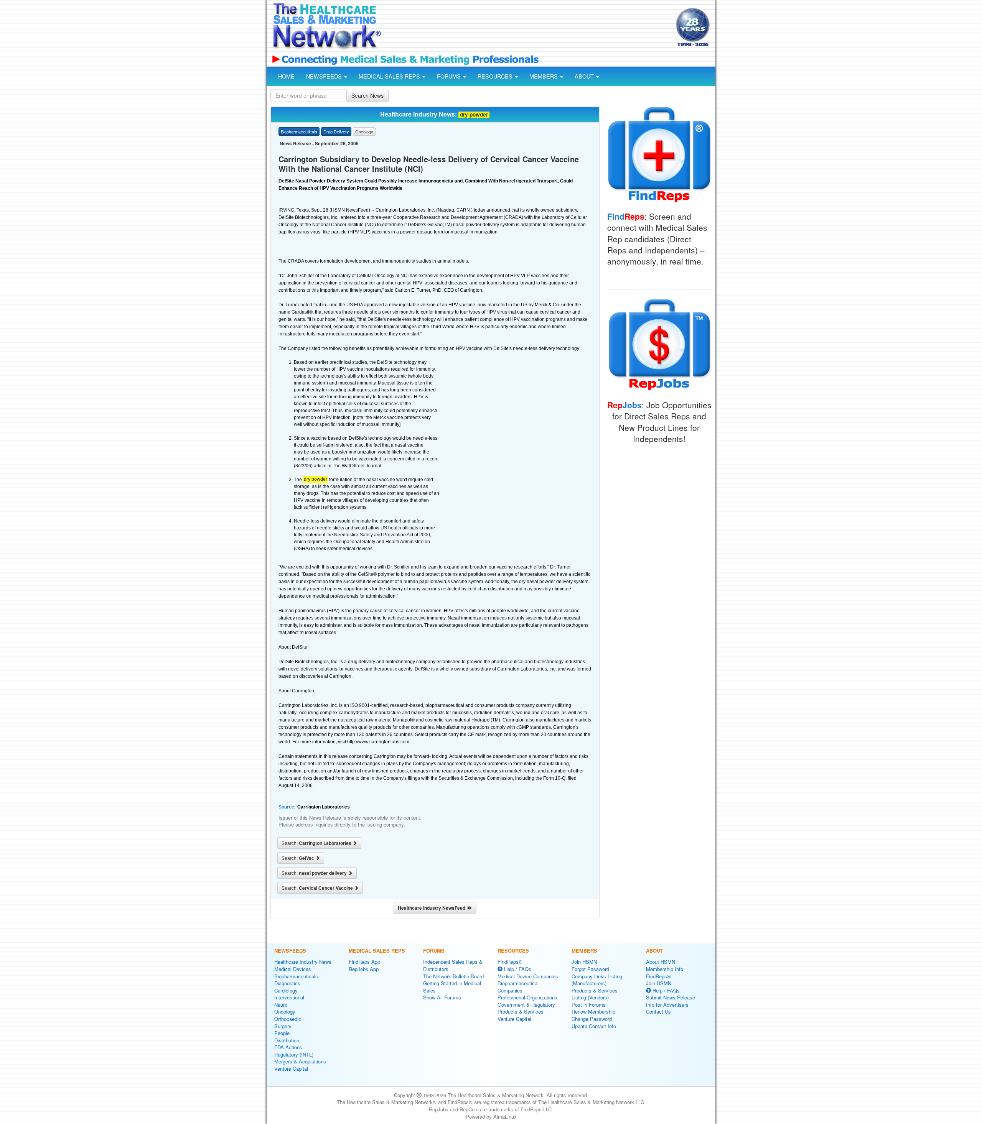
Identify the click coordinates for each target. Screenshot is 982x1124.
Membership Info (664, 969)
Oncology (284, 1011)
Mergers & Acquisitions (300, 1061)
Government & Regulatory (526, 1004)
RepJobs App (364, 969)
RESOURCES (496, 76)
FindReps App (364, 961)
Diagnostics (287, 983)
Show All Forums (442, 997)
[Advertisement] (527, 28)
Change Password (592, 1018)
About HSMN (660, 961)
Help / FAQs (517, 969)
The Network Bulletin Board (453, 976)
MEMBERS (544, 76)
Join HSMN (584, 961)
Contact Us (658, 1011)
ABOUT (585, 76)
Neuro (280, 1004)
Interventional (289, 997)
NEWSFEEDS (324, 76)
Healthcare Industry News (302, 961)
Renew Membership (593, 1011)
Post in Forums (589, 1004)
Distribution (286, 1040)
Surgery (283, 1026)
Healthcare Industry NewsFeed (433, 907)
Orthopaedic (287, 1018)
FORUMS (449, 76)
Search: (317, 843)
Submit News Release (670, 997)
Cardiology (286, 990)
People (282, 1033)
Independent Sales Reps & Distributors (453, 965)
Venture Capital (291, 1068)
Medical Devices (292, 969)
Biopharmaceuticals (296, 976)
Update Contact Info (594, 1026)
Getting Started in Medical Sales (452, 986)
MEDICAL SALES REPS (390, 76)
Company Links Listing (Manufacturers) (597, 980)
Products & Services (521, 1011)
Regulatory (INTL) (293, 1054)
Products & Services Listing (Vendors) (595, 994)
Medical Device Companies (528, 976)
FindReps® (510, 961)
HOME (286, 76)
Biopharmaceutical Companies (518, 986)
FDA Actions (288, 1047)
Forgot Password (590, 969)
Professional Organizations (527, 997)
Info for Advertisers (667, 1004)
